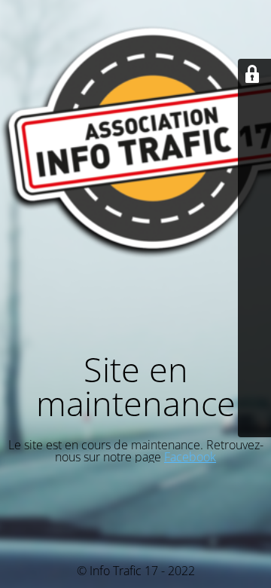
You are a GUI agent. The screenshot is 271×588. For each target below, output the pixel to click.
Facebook (190, 457)
